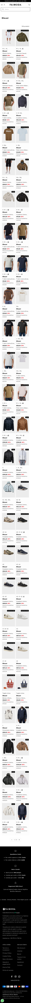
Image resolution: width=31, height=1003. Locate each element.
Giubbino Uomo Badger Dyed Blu (21, 118)
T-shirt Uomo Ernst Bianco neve (22, 311)
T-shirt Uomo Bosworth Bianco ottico (7, 376)
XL (6, 48)
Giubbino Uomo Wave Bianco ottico (22, 795)
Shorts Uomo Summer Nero (7, 182)
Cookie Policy (7, 956)
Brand (19, 954)
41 (19, 532)
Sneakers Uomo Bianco (7, 634)
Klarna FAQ (6, 967)
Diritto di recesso (8, 970)
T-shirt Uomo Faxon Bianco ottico (22, 376)
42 (17, 500)
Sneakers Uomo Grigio (21, 505)
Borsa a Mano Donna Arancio (7, 698)
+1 (22, 48)
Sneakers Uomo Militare (7, 569)
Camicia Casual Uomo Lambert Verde (21, 53)
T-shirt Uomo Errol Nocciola (22, 247)
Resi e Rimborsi (7, 959)
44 (5, 532)
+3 (8, 210)
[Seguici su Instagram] (15, 976)
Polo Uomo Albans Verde (22, 86)
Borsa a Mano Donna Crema (20, 698)
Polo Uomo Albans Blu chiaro (22, 150)
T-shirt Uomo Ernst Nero (8, 343)
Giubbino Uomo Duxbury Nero (7, 472)
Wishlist (19, 951)
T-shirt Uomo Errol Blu (22, 279)
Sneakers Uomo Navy (21, 569)
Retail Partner (15, 996)
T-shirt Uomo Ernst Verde (8, 311)
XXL (19, 81)
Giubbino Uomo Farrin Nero (7, 763)
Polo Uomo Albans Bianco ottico (22, 408)
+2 (8, 81)
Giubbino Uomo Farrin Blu (21, 730)
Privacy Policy (7, 953)
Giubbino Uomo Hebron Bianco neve (7, 827)
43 (3, 532)
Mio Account (21, 948)
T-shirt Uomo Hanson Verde (6, 118)
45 (19, 500)
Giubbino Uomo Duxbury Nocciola (22, 440)
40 (17, 532)
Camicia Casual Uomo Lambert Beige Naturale (7, 86)
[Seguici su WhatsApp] (19, 976)
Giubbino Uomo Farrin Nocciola (21, 182)
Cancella (27, 9)
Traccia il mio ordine (21, 958)
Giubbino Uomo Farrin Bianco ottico (22, 472)
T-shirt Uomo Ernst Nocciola (8, 150)
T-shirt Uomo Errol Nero (8, 247)
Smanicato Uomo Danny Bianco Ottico (8, 730)
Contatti (19, 965)
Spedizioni (20, 962)
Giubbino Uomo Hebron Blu (21, 827)
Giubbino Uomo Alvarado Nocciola (22, 763)
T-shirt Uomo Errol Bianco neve (8, 279)
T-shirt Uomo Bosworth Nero (21, 343)
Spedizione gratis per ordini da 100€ (15, 1)
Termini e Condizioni (6, 949)
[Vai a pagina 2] (19, 839)
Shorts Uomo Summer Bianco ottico (7, 53)
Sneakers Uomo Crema (7, 537)
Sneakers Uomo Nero (21, 537)
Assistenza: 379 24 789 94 (10, 994)
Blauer (4, 51)
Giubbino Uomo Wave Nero (7, 795)
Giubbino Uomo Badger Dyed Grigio (8, 215)
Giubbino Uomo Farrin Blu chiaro (7, 505)
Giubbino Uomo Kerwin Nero (21, 215)
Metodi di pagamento (6, 963)
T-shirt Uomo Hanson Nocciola (7, 408)
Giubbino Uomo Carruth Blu (7, 440)
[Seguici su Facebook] (12, 976)
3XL (22, 81)
